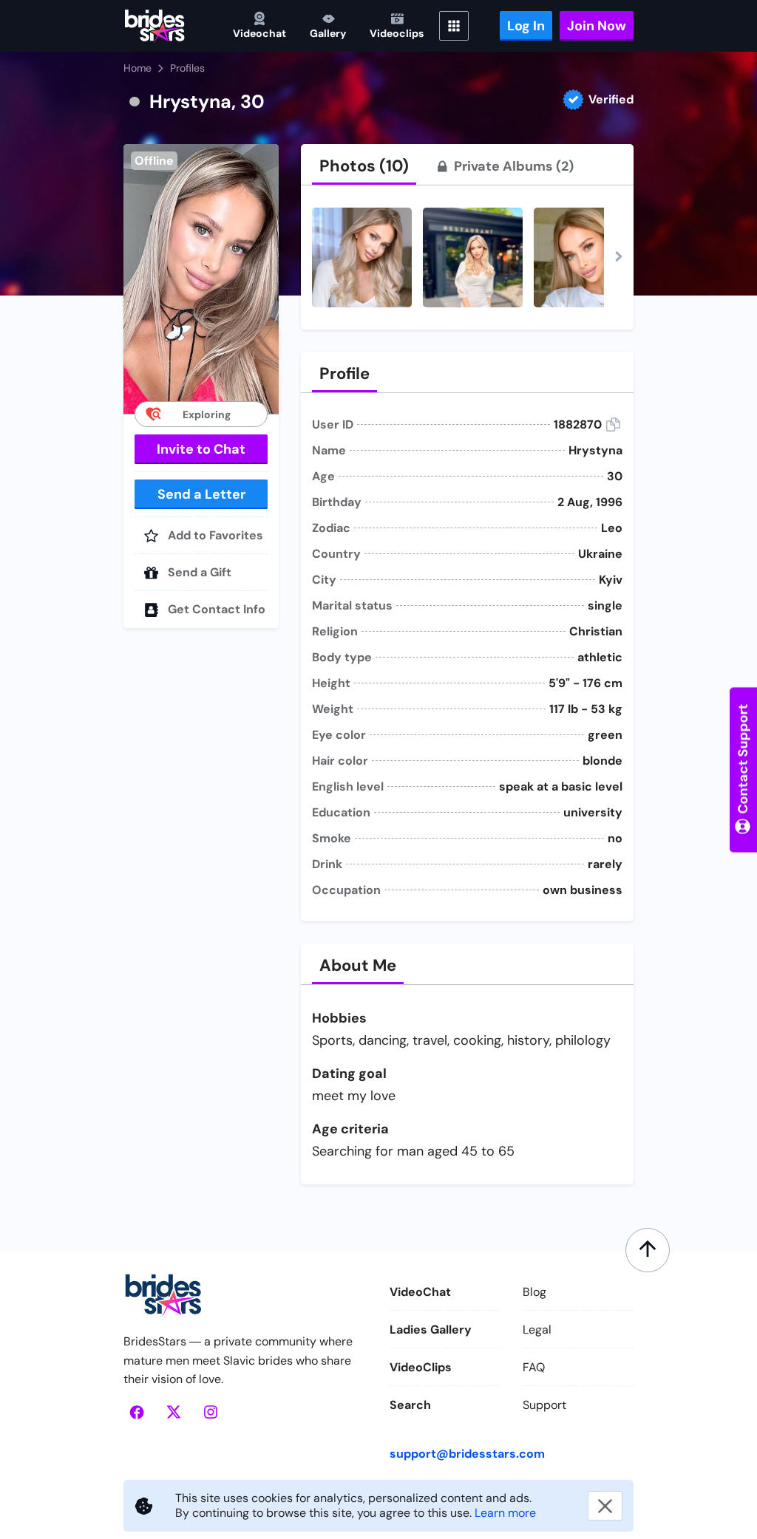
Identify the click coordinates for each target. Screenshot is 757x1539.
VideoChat (420, 1292)
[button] (201, 279)
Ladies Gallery (431, 1329)
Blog (534, 1292)
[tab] (364, 166)
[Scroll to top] (647, 1250)
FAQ (534, 1367)
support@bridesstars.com (467, 1453)
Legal (537, 1329)
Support (544, 1405)
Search (410, 1405)
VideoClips (421, 1367)
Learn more (505, 1513)
